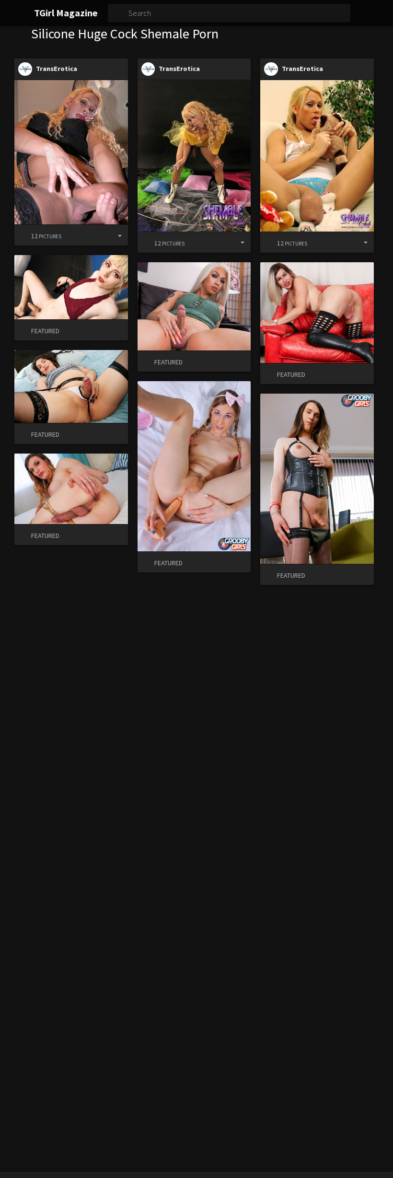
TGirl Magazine (66, 13)
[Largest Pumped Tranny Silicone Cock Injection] (71, 152)
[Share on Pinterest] (97, 235)
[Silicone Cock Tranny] (317, 155)
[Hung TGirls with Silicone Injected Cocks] (194, 155)
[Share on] (112, 235)
